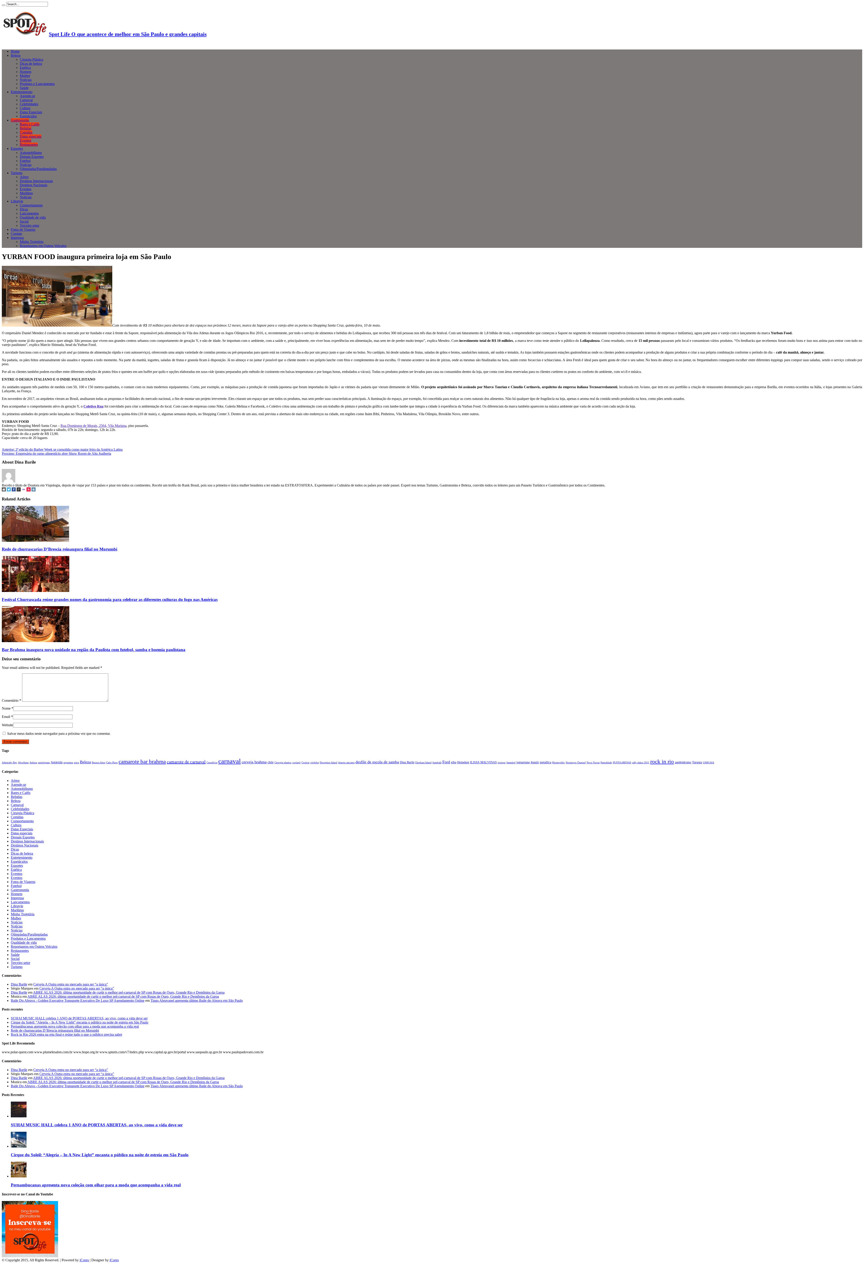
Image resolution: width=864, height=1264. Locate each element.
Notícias (26, 80)
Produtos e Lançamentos (37, 84)
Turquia (697, 762)
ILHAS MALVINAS (483, 762)
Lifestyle (17, 201)
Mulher (25, 76)
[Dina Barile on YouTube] (29, 490)
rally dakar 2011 (640, 762)
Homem (25, 72)
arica (76, 762)
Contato (16, 233)
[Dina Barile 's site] (4, 490)
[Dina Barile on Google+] (19, 490)
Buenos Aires (98, 762)
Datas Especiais (31, 112)
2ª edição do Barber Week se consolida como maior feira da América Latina (62, 449)
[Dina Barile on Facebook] (14, 490)
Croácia (305, 762)
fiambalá (436, 762)
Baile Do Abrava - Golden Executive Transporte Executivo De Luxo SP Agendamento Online (77, 1000)
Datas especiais (30, 136)
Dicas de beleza (31, 63)
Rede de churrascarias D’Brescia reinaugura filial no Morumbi (59, 549)
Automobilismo (31, 153)
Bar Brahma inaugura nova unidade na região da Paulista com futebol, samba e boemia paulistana (93, 649)
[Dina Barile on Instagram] (34, 490)
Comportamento (31, 205)
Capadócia (212, 762)
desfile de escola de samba (377, 762)
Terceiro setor (29, 225)
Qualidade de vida (33, 217)
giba (453, 762)
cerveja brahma (254, 762)
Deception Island (328, 762)
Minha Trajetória (31, 242)
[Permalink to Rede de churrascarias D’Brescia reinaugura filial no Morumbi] (35, 540)
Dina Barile (407, 762)
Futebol (25, 161)
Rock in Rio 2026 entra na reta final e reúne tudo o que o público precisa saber (66, 1034)
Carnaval (26, 100)
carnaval (229, 761)
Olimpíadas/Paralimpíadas (38, 169)
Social (24, 221)
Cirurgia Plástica (31, 59)
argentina (68, 762)
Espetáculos (28, 116)
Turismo (16, 173)
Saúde (24, 88)
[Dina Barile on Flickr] (24, 490)
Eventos (25, 140)
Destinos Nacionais (33, 185)
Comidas (26, 132)
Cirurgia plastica (282, 762)
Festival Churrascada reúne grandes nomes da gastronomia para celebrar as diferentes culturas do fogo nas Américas (110, 599)
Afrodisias (23, 762)
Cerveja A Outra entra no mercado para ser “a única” (70, 984)
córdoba (314, 762)
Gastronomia (20, 120)
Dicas (24, 209)
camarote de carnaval (186, 761)
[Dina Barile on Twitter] (9, 490)
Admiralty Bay (9, 762)
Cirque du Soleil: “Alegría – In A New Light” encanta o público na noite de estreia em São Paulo (79, 1022)
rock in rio (662, 761)
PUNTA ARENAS (622, 762)
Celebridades (29, 104)
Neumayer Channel (576, 762)
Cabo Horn (112, 762)
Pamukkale (606, 762)
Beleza (15, 55)
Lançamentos (29, 213)
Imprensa (17, 238)
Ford (446, 762)
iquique (502, 762)
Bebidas (25, 128)
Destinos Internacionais (36, 181)
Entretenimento (21, 92)
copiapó (296, 762)
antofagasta (44, 762)
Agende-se (27, 96)
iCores (84, 1260)
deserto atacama (346, 762)
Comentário (11, 700)
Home (15, 51)
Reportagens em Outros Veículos (43, 246)
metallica (545, 762)
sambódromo (683, 762)
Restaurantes (29, 144)
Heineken (463, 762)
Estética (25, 67)
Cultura (25, 108)
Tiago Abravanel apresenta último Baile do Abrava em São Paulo (197, 1000)
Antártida (57, 762)
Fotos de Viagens (23, 229)
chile (271, 762)
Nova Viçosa (593, 762)
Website (7, 725)
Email (6, 717)
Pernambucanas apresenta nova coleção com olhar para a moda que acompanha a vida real (75, 1026)
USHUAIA (708, 762)
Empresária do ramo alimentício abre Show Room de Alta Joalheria (56, 453)
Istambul (510, 762)
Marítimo (26, 193)
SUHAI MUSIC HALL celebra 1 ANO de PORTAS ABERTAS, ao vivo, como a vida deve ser (79, 1018)
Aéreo (24, 177)
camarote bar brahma (142, 761)
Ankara (33, 762)
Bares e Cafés (29, 124)
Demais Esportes (32, 157)
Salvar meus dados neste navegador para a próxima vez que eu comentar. (58, 733)
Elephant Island (423, 762)
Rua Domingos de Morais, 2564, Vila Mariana (93, 426)
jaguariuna (523, 762)
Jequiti (535, 762)
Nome (6, 708)
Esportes (17, 148)
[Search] (3, 5)
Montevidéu (558, 762)
